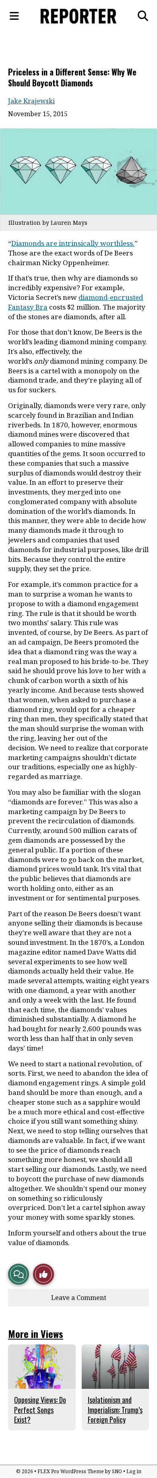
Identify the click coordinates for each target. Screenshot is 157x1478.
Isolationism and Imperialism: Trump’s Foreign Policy (115, 1409)
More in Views (35, 1333)
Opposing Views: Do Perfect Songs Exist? (40, 1409)
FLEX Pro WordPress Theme (70, 1471)
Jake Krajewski (31, 100)
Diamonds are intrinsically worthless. (72, 243)
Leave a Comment (78, 1297)
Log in (133, 1471)
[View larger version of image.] (78, 171)
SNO (117, 1471)
